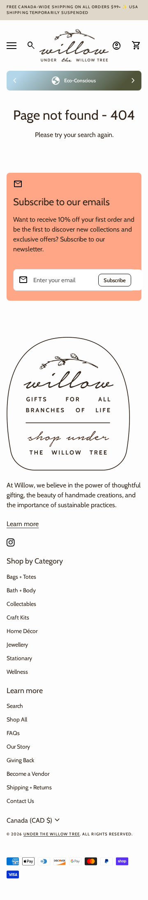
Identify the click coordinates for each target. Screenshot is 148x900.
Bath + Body (21, 590)
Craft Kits (18, 617)
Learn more (23, 524)
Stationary (19, 658)
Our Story (18, 746)
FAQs (13, 733)
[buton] (34, 820)
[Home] (74, 45)
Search (15, 706)
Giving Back (20, 760)
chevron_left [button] (15, 81)
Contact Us (20, 801)
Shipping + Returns (29, 787)
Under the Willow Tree (51, 834)
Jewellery (17, 644)
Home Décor (22, 631)
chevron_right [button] (133, 81)
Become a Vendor (28, 773)
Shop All (17, 719)
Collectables (21, 604)
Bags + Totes (21, 576)
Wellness (17, 671)
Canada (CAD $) (34, 820)
